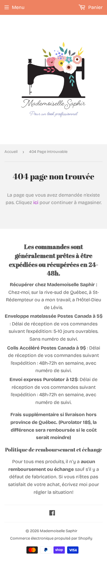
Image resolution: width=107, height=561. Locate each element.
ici (35, 202)
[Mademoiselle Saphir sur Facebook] (52, 513)
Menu (18, 7)
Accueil (11, 151)
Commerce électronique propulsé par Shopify (51, 538)
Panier (95, 7)
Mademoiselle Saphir (58, 531)
